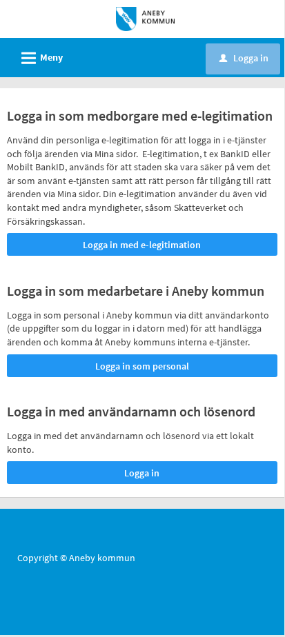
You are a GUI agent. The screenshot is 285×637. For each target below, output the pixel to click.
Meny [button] (40, 58)
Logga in (243, 58)
